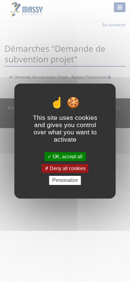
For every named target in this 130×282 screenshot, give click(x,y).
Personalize (65, 180)
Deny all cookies (67, 168)
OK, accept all (67, 156)
